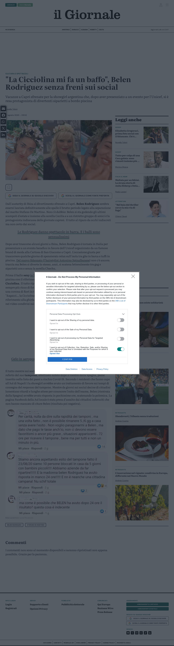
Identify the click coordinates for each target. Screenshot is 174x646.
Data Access (87, 369)
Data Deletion (71, 369)
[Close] (134, 277)
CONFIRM (67, 359)
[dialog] (87, 323)
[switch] (120, 320)
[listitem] (87, 314)
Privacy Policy (102, 369)
